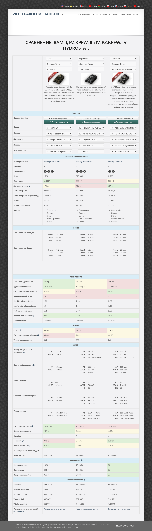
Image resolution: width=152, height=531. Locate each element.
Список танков (101, 14)
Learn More (122, 526)
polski (112, 6)
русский (129, 6)
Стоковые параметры (59, 118)
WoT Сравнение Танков (39, 14)
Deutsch (75, 6)
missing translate (51, 162)
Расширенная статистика (55, 509)
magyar (103, 6)
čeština (120, 6)
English (66, 6)
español (94, 6)
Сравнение (84, 14)
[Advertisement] (76, 25)
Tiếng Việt (139, 6)
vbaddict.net (19, 512)
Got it (133, 526)
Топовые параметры (59, 122)
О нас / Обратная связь (125, 14)
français (85, 6)
